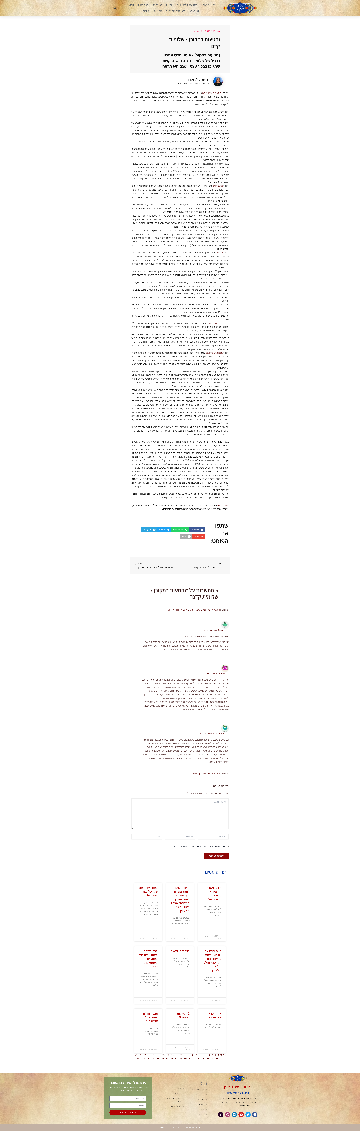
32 (176, 1058)
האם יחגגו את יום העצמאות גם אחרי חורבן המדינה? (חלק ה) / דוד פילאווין (212, 960)
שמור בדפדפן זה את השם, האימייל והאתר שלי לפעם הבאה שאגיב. (198, 846)
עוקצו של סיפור (215, 323)
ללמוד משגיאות (180, 951)
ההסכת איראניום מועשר (175, 11)
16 (159, 1055)
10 (185, 1055)
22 (221, 1058)
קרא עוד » (218, 922)
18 (149, 1055)
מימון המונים (194, 11)
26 (203, 1058)
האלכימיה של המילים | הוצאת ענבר (203, 773)
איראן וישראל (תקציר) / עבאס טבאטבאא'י (213, 893)
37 (154, 1058)
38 (149, 1058)
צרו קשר (146, 11)
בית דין (220, 252)
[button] (115, 8)
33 (172, 1058)
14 (167, 1055)
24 (212, 1058)
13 (172, 1055)
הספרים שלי (157, 5)
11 (181, 1055)
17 (154, 1055)
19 (145, 1055)
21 (136, 1055)
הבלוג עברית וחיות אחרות (187, 5)
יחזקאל (221, 630)
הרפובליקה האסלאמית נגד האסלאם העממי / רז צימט (148, 958)
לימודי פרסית (143, 5)
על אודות (205, 5)
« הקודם (222, 1055)
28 (194, 1058)
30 (185, 1058)
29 (190, 1058)
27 (199, 1058)
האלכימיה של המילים (211, 93)
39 (145, 1058)
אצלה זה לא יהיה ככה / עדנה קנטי (150, 1017)
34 (167, 1058)
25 (208, 1058)
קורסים (131, 5)
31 (181, 1058)
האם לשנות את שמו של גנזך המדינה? (148, 891)
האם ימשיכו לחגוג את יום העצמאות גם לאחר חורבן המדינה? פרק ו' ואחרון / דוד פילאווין (180, 899)
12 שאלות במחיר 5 (183, 1015)
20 (141, 1055)
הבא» (139, 1058)
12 (177, 1055)
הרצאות (169, 5)
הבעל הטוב (218, 185)
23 (217, 1058)
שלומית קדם (223, 505)
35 (163, 1058)
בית (214, 5)
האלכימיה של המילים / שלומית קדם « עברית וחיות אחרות (194, 609)
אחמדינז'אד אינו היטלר (214, 1015)
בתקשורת (158, 11)
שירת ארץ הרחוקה (214, 352)
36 (158, 1058)
